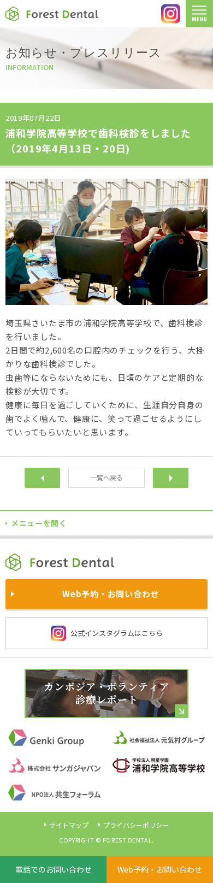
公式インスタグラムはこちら (116, 633)
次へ (170, 477)
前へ (42, 477)
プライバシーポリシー (136, 824)
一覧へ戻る (106, 477)
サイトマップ (68, 824)
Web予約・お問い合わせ (159, 869)
